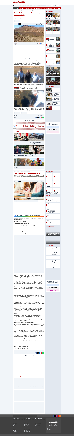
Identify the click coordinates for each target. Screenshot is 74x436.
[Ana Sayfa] (15, 5)
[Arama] (60, 5)
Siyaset (38, 5)
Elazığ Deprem (26, 432)
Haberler (15, 10)
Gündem (18, 5)
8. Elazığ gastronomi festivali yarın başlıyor (49, 8)
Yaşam (18, 10)
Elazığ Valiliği (26, 425)
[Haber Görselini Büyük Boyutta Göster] (29, 33)
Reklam (47, 428)
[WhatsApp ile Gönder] (43, 117)
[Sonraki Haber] (59, 8)
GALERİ (57, 5)
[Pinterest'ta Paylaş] (41, 117)
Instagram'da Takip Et (53, 132)
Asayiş (35, 5)
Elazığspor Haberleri (27, 429)
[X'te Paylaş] (20, 24)
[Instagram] (56, 416)
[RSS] (60, 416)
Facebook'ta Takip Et (53, 126)
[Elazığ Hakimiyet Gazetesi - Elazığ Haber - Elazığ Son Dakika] (53, 422)
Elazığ (25, 420)
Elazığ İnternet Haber (27, 431)
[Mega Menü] (13, 6)
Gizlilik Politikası (48, 429)
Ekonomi (14, 426)
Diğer (48, 5)
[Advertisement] (29, 51)
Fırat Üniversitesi (26, 430)
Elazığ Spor (15, 423)
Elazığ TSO (25, 426)
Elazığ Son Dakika (27, 423)
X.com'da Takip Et (54, 129)
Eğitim (18, 171)
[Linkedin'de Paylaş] (39, 117)
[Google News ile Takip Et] (41, 43)
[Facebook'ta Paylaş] (18, 24)
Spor (28, 5)
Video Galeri (15, 430)
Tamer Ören (19, 43)
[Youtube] (58, 416)
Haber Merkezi (41, 350)
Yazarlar (31, 5)
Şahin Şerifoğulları (37, 425)
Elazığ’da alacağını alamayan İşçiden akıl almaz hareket (30, 8)
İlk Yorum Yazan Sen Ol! (29, 120)
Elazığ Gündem (15, 420)
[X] (55, 416)
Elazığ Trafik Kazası (38, 423)
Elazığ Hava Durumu (38, 420)
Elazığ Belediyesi (26, 424)
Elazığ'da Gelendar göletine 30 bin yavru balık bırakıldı (27, 10)
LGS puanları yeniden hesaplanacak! (25, 171)
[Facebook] (53, 416)
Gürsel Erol (36, 424)
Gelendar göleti (18, 21)
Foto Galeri (15, 431)
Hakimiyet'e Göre (23, 5)
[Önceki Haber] (58, 8)
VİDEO (53, 5)
